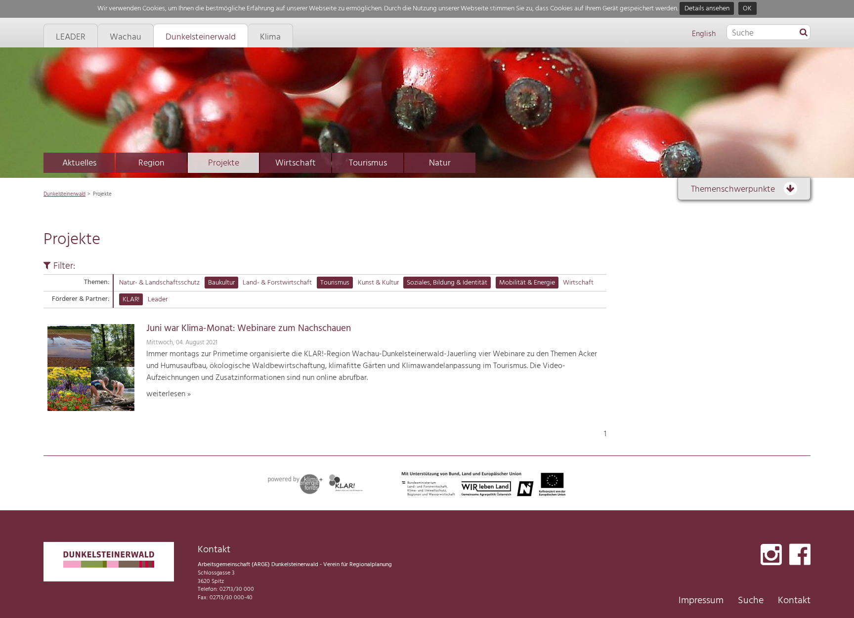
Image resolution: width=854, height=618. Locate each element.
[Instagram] (771, 555)
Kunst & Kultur (378, 282)
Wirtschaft (295, 163)
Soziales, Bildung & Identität (447, 282)
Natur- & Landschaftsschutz (159, 282)
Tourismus (368, 163)
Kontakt (794, 601)
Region (151, 163)
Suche (751, 601)
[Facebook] (800, 555)
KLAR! (131, 299)
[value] (804, 33)
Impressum (701, 601)
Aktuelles (79, 163)
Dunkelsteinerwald (64, 194)
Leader (158, 299)
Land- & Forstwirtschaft (277, 282)
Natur (440, 163)
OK (747, 8)
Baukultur (221, 282)
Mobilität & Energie (527, 282)
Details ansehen (706, 8)
